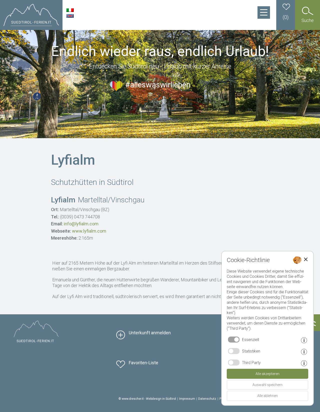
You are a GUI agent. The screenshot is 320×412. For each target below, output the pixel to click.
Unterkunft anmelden (150, 332)
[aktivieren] (234, 351)
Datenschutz (207, 399)
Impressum (187, 399)
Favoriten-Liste (143, 362)
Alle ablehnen (267, 396)
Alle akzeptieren (268, 374)
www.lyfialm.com (89, 231)
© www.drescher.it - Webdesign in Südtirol (147, 399)
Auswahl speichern (267, 385)
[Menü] (264, 12)
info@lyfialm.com (81, 223)
